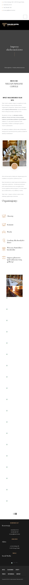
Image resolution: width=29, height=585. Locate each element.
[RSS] (9, 560)
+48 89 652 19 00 (7, 4)
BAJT (22, 579)
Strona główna (8, 67)
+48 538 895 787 (7, 7)
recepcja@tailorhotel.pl (9, 10)
